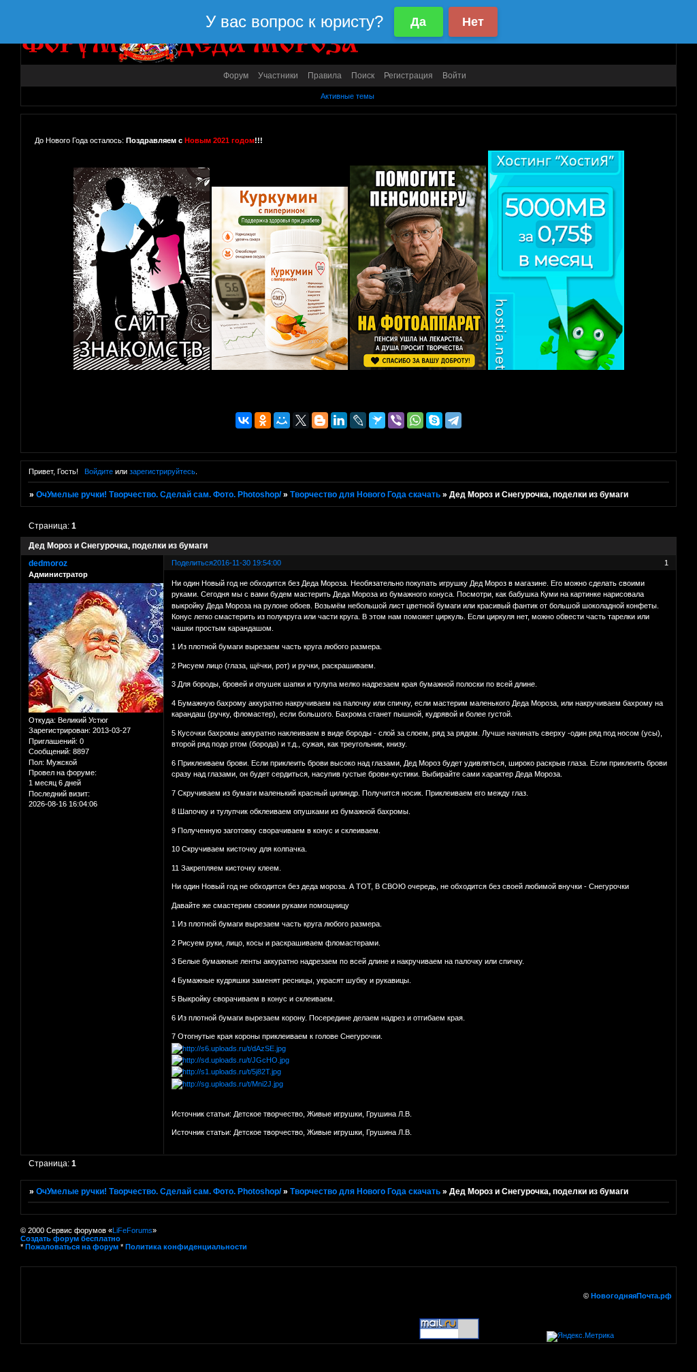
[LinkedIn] (339, 420)
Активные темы (347, 96)
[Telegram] (453, 420)
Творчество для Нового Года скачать (365, 494)
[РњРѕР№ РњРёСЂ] (282, 420)
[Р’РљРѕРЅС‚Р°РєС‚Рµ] (244, 420)
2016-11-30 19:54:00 (247, 563)
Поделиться (192, 563)
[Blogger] (320, 420)
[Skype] (434, 420)
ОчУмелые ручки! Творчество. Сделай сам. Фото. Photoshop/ (158, 494)
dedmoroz (48, 563)
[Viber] (396, 420)
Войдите (98, 471)
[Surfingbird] (377, 420)
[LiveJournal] (358, 420)
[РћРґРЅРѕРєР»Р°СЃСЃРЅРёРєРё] (263, 420)
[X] (301, 420)
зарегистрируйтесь (162, 471)
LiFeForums (132, 1230)
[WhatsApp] (415, 420)
